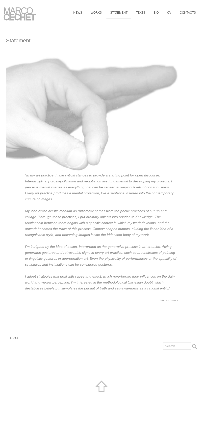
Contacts (188, 12)
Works (96, 12)
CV (169, 12)
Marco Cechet (19, 14)
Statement (118, 12)
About (15, 338)
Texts (140, 12)
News (77, 12)
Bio (156, 12)
